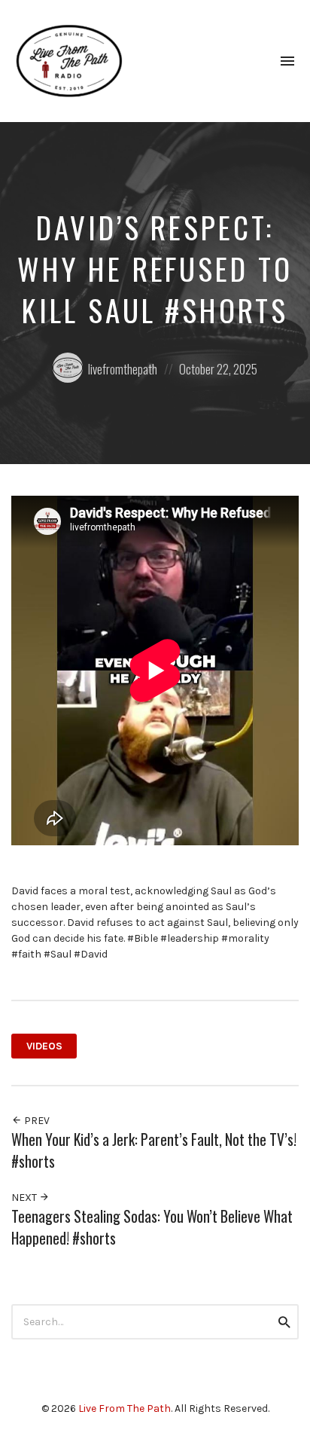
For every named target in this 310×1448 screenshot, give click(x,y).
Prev (36, 1120)
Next (25, 1197)
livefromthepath (122, 368)
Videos (44, 1046)
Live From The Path (124, 1408)
